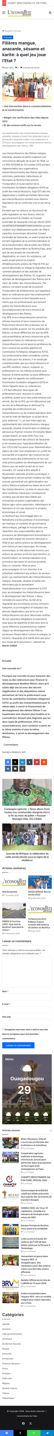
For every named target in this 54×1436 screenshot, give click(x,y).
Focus (5, 1368)
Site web (6, 1017)
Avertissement (9, 891)
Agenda (5, 1324)
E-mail (6, 1004)
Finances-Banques (11, 1363)
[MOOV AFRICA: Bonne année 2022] (40, 882)
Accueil (7, 31)
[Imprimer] (22, 769)
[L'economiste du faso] (20, 12)
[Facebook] (8, 762)
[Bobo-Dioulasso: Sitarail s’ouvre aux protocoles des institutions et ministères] (10, 1143)
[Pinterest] (37, 762)
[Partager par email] (15, 769)
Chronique (7, 1339)
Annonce (6, 1329)
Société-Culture (9, 1388)
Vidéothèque (8, 1398)
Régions (6, 1383)
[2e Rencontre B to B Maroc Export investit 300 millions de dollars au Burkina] (40, 909)
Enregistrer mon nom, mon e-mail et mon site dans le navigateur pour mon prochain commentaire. (25, 1034)
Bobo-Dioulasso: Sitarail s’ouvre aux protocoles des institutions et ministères (35, 1142)
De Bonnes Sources (11, 1344)
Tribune (5, 1393)
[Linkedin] (22, 762)
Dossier (5, 1349)
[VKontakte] (8, 769)
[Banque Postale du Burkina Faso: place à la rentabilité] (10, 1229)
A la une (17, 31)
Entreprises (7, 1358)
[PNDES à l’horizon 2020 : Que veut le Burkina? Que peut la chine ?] (14, 910)
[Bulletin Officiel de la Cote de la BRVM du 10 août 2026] (10, 1284)
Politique (6, 1373)
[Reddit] (44, 762)
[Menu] (3, 13)
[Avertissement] (14, 882)
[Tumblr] (30, 762)
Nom (5, 991)
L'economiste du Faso (27, 1416)
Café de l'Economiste (12, 1334)
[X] (15, 762)
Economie (6, 1353)
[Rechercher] (50, 13)
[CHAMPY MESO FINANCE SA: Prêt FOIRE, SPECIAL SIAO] (10, 1181)
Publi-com (7, 1378)
